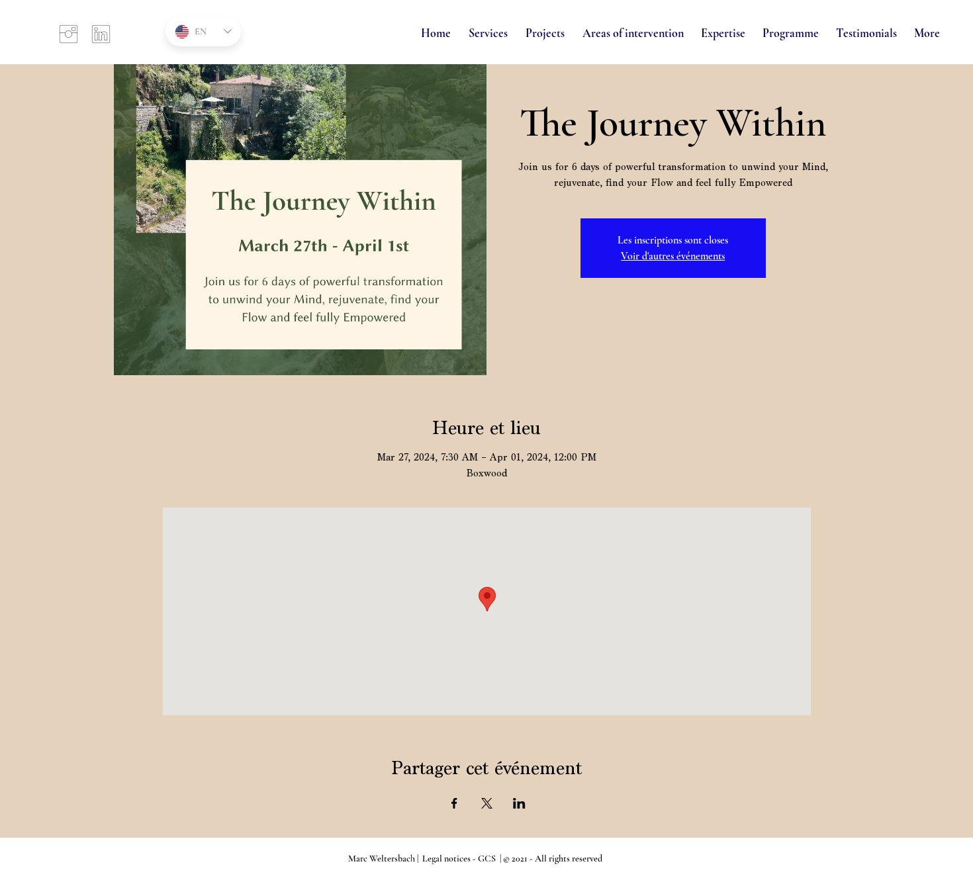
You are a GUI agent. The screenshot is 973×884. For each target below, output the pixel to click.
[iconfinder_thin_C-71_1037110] (68, 34)
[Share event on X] (487, 803)
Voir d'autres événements (673, 256)
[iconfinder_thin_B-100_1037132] (101, 34)
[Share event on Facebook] (454, 803)
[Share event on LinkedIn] (519, 803)
